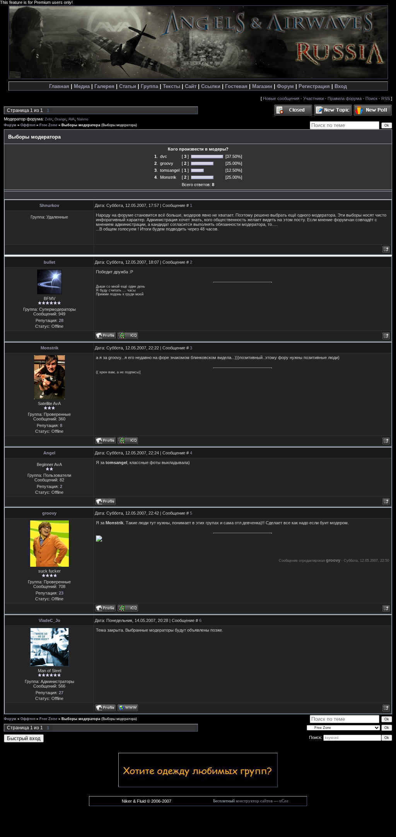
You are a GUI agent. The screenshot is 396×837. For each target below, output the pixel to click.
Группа (149, 86)
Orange (60, 119)
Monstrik (49, 348)
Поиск (371, 98)
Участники (313, 98)
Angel (49, 453)
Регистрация (314, 86)
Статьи (127, 86)
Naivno (82, 119)
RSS (385, 98)
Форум (285, 86)
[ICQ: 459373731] (127, 335)
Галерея (104, 86)
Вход (341, 86)
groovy (49, 513)
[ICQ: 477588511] (127, 440)
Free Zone (48, 125)
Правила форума (345, 98)
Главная (59, 86)
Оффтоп (27, 125)
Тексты (171, 86)
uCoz (283, 801)
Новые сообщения (281, 98)
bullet (49, 262)
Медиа (82, 86)
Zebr (48, 119)
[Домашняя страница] (127, 708)
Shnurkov (49, 205)
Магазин (262, 86)
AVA (71, 119)
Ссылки (210, 86)
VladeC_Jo (49, 620)
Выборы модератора (80, 125)
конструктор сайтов (254, 801)
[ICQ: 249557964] (127, 608)
